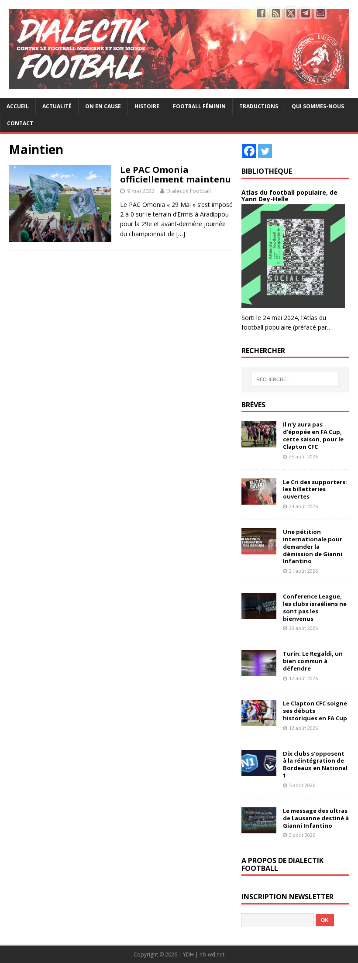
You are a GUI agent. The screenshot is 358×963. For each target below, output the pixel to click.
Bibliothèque (266, 171)
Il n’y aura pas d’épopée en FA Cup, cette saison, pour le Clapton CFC (313, 435)
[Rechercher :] (295, 379)
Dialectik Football (188, 191)
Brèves (253, 404)
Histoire (146, 106)
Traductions (258, 106)
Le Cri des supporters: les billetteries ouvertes (315, 489)
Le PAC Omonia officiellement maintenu (175, 174)
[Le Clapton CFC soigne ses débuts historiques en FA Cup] (258, 721)
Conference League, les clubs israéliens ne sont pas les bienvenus (315, 607)
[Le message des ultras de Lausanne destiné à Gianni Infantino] (258, 828)
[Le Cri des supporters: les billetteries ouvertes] (258, 499)
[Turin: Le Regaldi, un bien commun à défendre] (258, 671)
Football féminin (199, 106)
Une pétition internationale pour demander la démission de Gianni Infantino (312, 546)
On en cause (103, 106)
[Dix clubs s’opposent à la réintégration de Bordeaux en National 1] (258, 771)
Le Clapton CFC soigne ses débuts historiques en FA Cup (315, 710)
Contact (20, 123)
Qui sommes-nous (318, 106)
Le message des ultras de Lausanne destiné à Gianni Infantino (316, 818)
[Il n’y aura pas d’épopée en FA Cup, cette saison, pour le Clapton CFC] (258, 442)
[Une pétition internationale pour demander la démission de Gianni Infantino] (258, 549)
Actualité (57, 106)
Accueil (18, 106)
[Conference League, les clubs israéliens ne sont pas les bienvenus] (258, 614)
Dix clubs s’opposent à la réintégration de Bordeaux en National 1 (315, 765)
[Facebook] (249, 151)
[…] (180, 234)
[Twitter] (265, 151)
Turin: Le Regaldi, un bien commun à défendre (313, 661)
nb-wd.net (212, 954)
